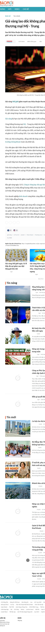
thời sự (42, 607)
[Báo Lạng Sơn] (33, 509)
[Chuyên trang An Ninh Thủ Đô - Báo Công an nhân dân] (33, 292)
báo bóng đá (25, 602)
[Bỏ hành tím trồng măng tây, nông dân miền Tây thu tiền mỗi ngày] (17, 335)
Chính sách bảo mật (4, 624)
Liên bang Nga (5, 609)
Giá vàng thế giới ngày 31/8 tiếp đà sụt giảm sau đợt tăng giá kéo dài (16, 266)
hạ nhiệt (9, 238)
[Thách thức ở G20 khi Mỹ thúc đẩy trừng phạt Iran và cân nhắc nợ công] (17, 314)
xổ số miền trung (33, 607)
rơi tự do (16, 235)
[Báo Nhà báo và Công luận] (34, 313)
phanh (23, 235)
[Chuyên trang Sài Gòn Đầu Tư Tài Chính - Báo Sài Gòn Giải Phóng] (35, 424)
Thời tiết (11, 607)
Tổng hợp (20, 620)
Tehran (22, 609)
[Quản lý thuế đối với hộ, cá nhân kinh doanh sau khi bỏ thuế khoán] (17, 532)
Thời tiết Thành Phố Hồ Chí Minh (24, 604)
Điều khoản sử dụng (4, 622)
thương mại (38, 235)
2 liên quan (42, 376)
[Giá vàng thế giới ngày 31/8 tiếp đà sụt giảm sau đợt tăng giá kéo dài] (16, 255)
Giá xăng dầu (4, 602)
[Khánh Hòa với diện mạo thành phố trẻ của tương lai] (17, 490)
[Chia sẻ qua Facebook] (6, 222)
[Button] (14, 41)
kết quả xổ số (4, 604)
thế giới (15, 102)
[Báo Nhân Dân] (7, 272)
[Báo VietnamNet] (34, 334)
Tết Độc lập (12, 612)
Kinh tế (7, 16)
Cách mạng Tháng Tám (21, 607)
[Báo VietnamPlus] (34, 486)
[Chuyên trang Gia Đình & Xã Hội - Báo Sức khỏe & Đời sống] (34, 468)
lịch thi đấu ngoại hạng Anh (24, 612)
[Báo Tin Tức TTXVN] (33, 376)
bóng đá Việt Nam (15, 602)
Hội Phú (37, 609)
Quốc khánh (4, 607)
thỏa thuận (30, 235)
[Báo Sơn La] (35, 531)
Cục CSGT (36, 612)
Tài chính (16, 16)
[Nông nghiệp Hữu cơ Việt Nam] (34, 447)
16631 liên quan (31, 41)
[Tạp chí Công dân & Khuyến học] (9, 42)
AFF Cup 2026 (37, 602)
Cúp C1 (43, 609)
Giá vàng (8, 119)
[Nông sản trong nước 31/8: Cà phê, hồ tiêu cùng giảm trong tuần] (17, 356)
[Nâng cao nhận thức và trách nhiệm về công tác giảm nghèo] (17, 511)
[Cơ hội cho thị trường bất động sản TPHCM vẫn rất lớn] (17, 428)
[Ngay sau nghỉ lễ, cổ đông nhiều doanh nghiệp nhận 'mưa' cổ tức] (17, 580)
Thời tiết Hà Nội (39, 604)
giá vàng (9, 235)
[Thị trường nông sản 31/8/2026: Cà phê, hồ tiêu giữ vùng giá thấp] (17, 554)
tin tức (12, 604)
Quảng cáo (2, 625)
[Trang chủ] (6, 3)
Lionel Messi (4, 612)
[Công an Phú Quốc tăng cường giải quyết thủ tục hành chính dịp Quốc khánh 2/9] (17, 377)
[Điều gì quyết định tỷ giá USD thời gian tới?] (17, 404)
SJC (10, 230)
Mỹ (24, 124)
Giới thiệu (2, 620)
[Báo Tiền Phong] (34, 399)
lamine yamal (29, 609)
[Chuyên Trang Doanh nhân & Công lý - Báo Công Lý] (34, 354)
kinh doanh (23, 196)
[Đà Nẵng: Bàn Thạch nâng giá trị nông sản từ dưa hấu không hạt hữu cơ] (17, 449)
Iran (31, 602)
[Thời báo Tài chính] (32, 274)
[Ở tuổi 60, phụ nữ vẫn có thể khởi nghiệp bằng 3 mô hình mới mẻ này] (17, 469)
